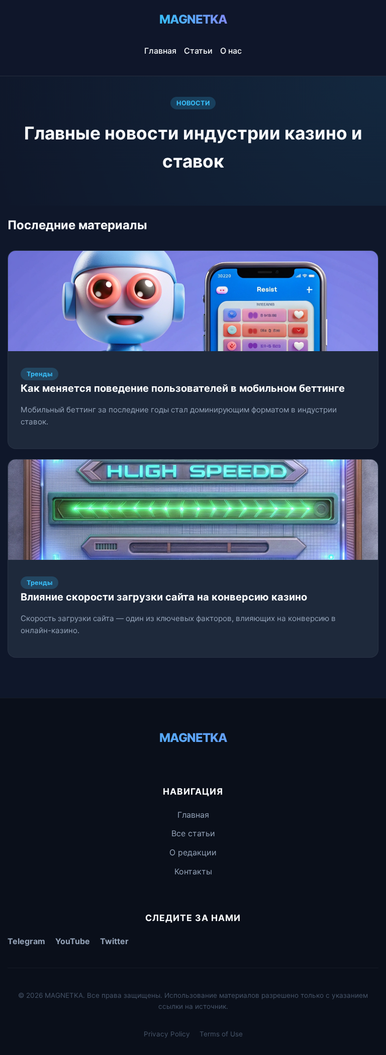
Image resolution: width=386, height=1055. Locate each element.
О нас (231, 51)
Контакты (193, 871)
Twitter (114, 941)
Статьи (198, 51)
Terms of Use (221, 1034)
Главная (160, 51)
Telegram (26, 941)
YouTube (72, 941)
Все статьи (193, 833)
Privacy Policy (167, 1034)
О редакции (193, 852)
